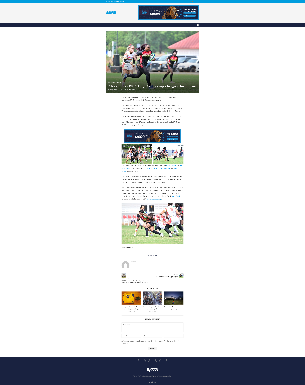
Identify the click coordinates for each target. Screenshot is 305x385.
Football (130, 25)
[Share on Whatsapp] (153, 256)
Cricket (122, 25)
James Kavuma (113, 89)
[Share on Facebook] (150, 256)
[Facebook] (160, 360)
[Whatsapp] (190, 1)
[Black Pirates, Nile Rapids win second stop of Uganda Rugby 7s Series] (152, 298)
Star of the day (180, 25)
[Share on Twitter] (151, 256)
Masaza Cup (163, 25)
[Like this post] (148, 256)
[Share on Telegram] (155, 256)
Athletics (155, 25)
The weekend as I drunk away (173, 307)
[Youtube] (192, 1)
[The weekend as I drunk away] (173, 298)
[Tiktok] (194, 1)
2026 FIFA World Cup (112, 25)
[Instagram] (198, 1)
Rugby (137, 25)
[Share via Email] (156, 256)
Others (189, 25)
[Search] (195, 25)
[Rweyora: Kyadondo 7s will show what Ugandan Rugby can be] (131, 298)
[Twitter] (188, 1)
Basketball (146, 25)
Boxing (171, 25)
